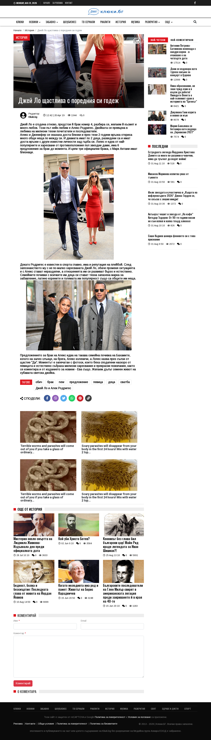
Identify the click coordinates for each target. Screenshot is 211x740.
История (121, 22)
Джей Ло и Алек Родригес (53, 388)
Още (167, 22)
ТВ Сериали (88, 22)
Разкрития (151, 22)
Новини (33, 22)
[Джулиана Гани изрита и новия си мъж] (157, 120)
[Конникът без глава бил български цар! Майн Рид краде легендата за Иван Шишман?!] (123, 535)
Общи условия (46, 724)
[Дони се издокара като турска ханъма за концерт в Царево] (157, 76)
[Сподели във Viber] (55, 398)
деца (111, 382)
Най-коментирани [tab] (182, 40)
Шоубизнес (69, 22)
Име (17, 621)
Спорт (187, 708)
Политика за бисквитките (103, 724)
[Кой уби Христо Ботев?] (78, 535)
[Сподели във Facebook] (47, 398)
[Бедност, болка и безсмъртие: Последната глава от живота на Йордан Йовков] (34, 582)
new (61, 382)
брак (50, 382)
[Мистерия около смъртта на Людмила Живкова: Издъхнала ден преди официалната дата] (34, 535)
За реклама (57, 2)
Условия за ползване (139, 717)
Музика (135, 22)
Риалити (105, 22)
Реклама (18, 724)
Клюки (20, 22)
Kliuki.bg (32, 117)
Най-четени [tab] (158, 40)
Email (83, 621)
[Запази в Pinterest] (80, 398)
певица (98, 382)
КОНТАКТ (69, 2)
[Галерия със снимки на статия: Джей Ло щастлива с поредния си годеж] (79, 71)
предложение (79, 382)
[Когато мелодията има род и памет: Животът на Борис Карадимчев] (78, 582)
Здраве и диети (170, 708)
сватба (125, 382)
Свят (153, 708)
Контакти (30, 724)
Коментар (20, 633)
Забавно (51, 22)
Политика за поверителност (110, 717)
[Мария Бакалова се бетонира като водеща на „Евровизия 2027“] (157, 133)
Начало (46, 2)
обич (39, 382)
